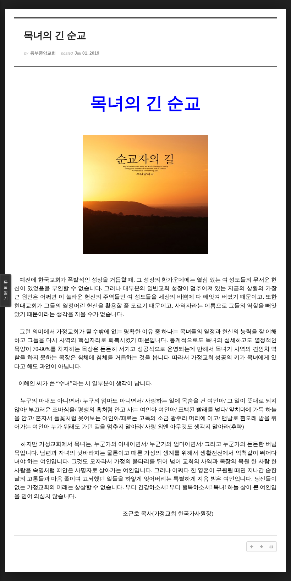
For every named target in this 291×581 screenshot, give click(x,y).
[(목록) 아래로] (262, 547)
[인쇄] (271, 547)
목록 (6, 290)
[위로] (252, 547)
